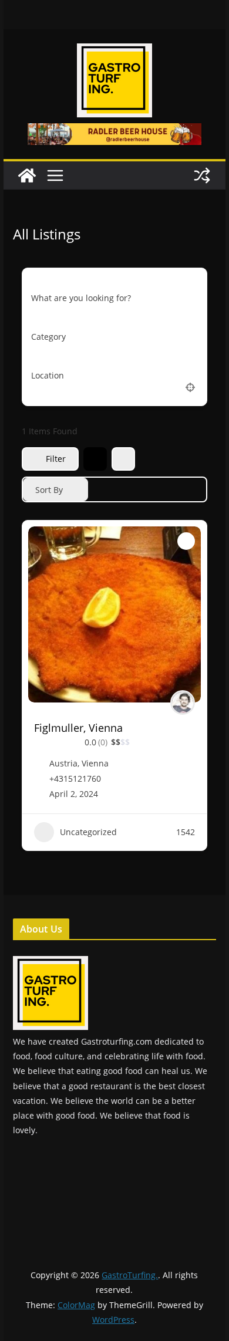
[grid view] (95, 459)
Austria (63, 763)
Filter (56, 458)
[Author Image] (182, 702)
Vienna (95, 763)
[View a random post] (202, 175)
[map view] (123, 459)
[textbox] (48, 337)
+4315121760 (75, 778)
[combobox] (114, 337)
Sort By (49, 489)
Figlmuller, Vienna (78, 728)
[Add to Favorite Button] (186, 541)
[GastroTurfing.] (27, 175)
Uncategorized (88, 831)
